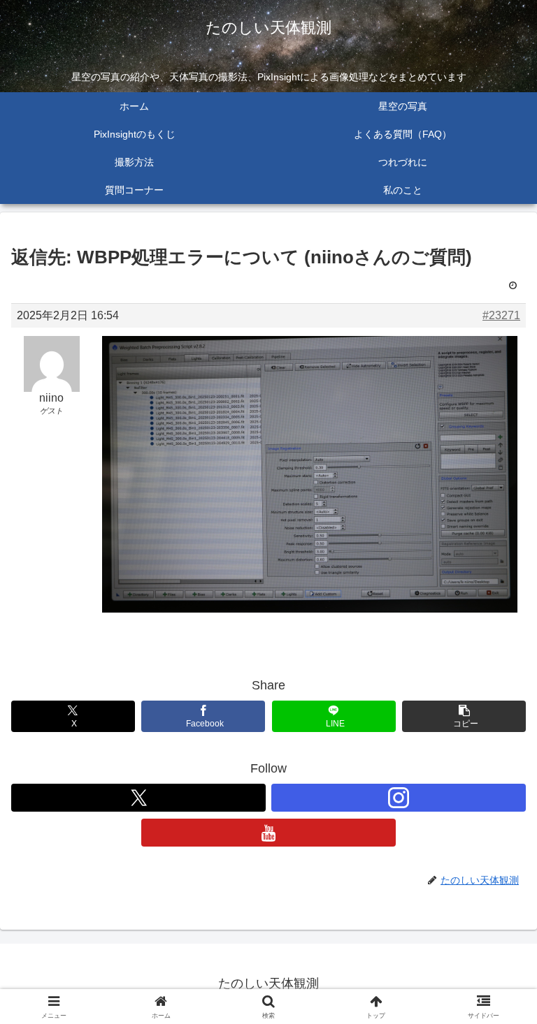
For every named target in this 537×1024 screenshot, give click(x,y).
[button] (464, 716)
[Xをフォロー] (138, 798)
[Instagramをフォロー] (398, 798)
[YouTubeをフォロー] (268, 833)
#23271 (501, 315)
